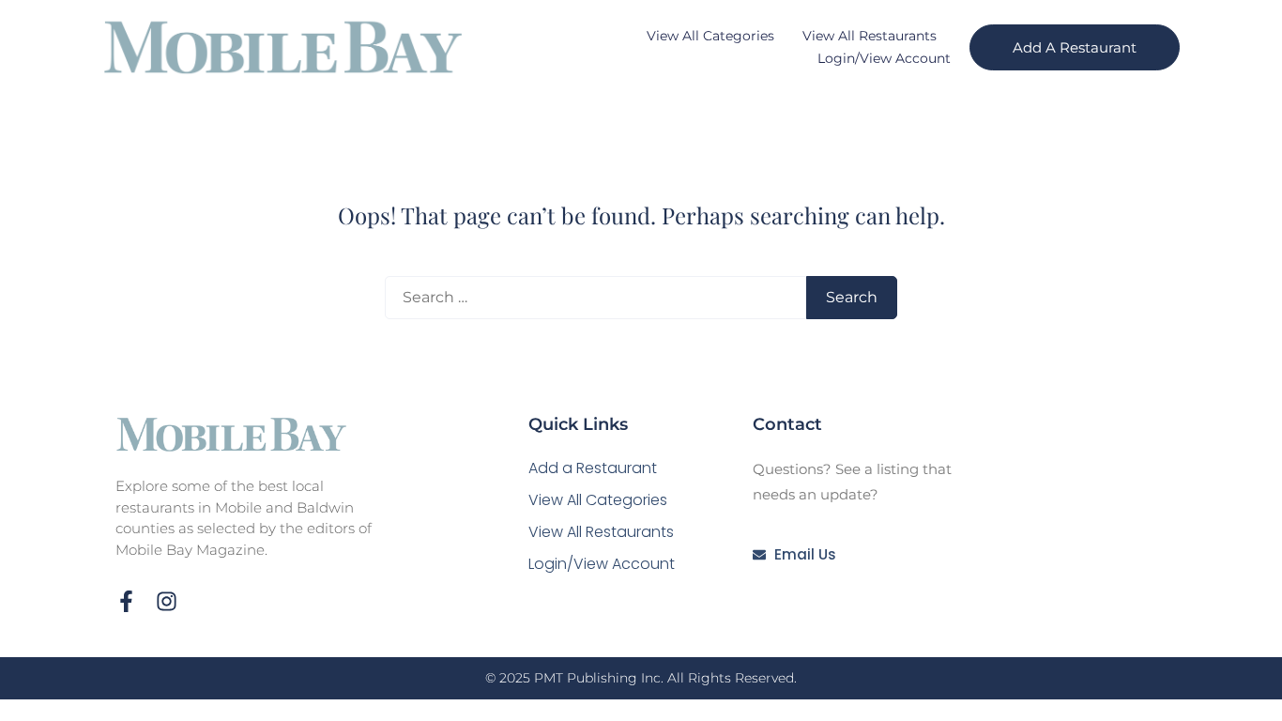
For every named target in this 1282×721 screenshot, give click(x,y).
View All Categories (710, 35)
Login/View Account (884, 58)
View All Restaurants (869, 35)
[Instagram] (166, 601)
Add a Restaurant (592, 468)
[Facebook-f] (126, 601)
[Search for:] (595, 297)
